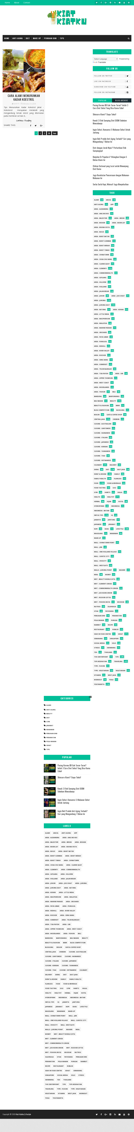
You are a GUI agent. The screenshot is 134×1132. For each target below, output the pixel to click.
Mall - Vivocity (100, 561)
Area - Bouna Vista (102, 227)
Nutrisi (97, 607)
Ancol (108, 200)
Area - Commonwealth (103, 273)
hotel (120, 501)
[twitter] (97, 3)
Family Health (100, 479)
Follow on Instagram (104, 92)
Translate (102, 62)
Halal (120, 492)
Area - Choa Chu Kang (103, 259)
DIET (28, 38)
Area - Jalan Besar (101, 291)
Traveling (118, 661)
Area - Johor (99, 296)
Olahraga (112, 607)
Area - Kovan (118, 309)
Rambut (97, 625)
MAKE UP (37, 38)
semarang (98, 639)
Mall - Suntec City (101, 556)
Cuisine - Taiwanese (102, 451)
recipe (110, 625)
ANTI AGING (17, 38)
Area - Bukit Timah (102, 250)
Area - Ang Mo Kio (101, 214)
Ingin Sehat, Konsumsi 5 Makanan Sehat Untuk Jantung (111, 131)
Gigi (114, 488)
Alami (96, 200)
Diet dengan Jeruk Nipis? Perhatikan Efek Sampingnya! (109, 149)
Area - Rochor (100, 355)
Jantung (111, 520)
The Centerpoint (101, 657)
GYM (96, 492)
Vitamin (97, 675)
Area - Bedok (119, 218)
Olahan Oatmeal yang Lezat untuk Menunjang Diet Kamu (111, 168)
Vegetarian (120, 670)
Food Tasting (100, 488)
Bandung (98, 396)
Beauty (113, 401)
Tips (117, 657)
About (16, 2)
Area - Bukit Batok (101, 236)
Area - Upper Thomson (103, 378)
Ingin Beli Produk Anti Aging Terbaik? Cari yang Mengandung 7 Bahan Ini (112, 140)
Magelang (98, 533)
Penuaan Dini (99, 616)
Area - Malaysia (100, 323)
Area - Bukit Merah (102, 246)
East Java (121, 469)
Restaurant (99, 629)
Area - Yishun (99, 392)
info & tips (98, 515)
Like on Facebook (102, 81)
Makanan (114, 533)
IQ (112, 515)
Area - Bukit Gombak (102, 241)
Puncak (114, 620)
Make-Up (97, 538)
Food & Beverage (114, 483)
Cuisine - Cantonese (102, 428)
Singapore (114, 639)
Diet (107, 469)
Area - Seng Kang (101, 360)
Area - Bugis (99, 232)
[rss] (115, 3)
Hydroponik (99, 506)
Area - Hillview (100, 282)
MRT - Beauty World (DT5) (104, 579)
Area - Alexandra (101, 209)
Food (96, 483)
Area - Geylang (100, 277)
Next (54, 133)
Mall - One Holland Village (105, 552)
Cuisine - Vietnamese (102, 460)
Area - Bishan (99, 223)
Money (108, 575)
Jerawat (111, 524)
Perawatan (117, 616)
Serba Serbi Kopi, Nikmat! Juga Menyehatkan (111, 184)
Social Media (99, 643)
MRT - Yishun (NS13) (102, 602)
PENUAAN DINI (50, 38)
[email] (120, 3)
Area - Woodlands (101, 387)
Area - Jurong (100, 300)
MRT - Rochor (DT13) (102, 597)
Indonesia (115, 506)
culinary (98, 465)
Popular (102, 100)
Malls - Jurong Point (103, 570)
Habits (107, 492)
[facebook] (101, 3)
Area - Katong (100, 309)
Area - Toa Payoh (101, 373)
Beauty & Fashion (101, 405)
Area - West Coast (101, 383)
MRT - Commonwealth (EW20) (106, 588)
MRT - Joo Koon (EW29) (103, 593)
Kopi (96, 529)
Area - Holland (100, 287)
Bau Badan (98, 401)
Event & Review (100, 474)
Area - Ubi (119, 373)
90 (49, 133)
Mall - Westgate (101, 565)
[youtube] (124, 3)
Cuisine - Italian (101, 437)
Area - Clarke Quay (102, 264)
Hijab (109, 501)
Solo (114, 643)
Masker (122, 570)
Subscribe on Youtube (105, 87)
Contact (26, 2)
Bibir (118, 405)
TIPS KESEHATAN (100, 661)
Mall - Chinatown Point (104, 543)
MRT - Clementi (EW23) (103, 584)
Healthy (110, 497)
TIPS (62, 38)
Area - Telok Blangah (103, 369)
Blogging (120, 410)
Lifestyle (119, 529)
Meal (96, 575)
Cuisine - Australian (102, 424)
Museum (120, 602)
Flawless (117, 479)
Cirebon (116, 419)
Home (7, 2)
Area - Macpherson (102, 319)
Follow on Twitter (103, 76)
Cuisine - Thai (99, 456)
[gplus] (106, 3)
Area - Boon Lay (118, 223)
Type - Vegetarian (101, 670)
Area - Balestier (100, 218)
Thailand (108, 652)
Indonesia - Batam (101, 511)
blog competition (101, 410)
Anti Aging (98, 204)
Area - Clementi (100, 268)
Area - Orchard (100, 332)
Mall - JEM (98, 547)
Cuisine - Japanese (101, 442)
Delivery (113, 465)
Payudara (109, 611)
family (117, 474)
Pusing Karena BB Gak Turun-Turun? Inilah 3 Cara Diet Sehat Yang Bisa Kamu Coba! (110, 107)
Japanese (97, 524)
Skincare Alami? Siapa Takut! (104, 114)
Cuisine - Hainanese (102, 433)
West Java (112, 675)
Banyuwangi (114, 396)
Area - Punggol (100, 341)
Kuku (107, 529)
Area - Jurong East (102, 305)
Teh (95, 652)
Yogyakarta (99, 684)
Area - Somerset (100, 364)
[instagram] (110, 3)
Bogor (97, 415)
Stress (97, 648)
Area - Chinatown (101, 255)
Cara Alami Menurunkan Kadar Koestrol (24, 97)
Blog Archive (121, 100)
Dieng (96, 469)
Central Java (99, 419)
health (97, 497)
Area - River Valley (101, 351)
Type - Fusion (99, 666)
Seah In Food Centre (102, 634)
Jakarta (97, 520)
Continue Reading (23, 120)
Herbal (97, 501)
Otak (96, 611)
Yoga (111, 680)
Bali (114, 392)
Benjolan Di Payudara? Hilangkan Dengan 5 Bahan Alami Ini (110, 158)
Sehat (120, 634)
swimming (111, 648)
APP (112, 204)
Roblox (115, 629)
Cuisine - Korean (101, 447)
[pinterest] (129, 3)
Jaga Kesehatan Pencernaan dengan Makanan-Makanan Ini (111, 177)
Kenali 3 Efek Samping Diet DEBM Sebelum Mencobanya (110, 122)
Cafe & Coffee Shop (114, 415)
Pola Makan (99, 620)
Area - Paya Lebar (101, 337)
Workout (98, 680)
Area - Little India (101, 314)
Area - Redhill (99, 346)
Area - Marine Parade (103, 328)
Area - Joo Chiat (118, 296)
